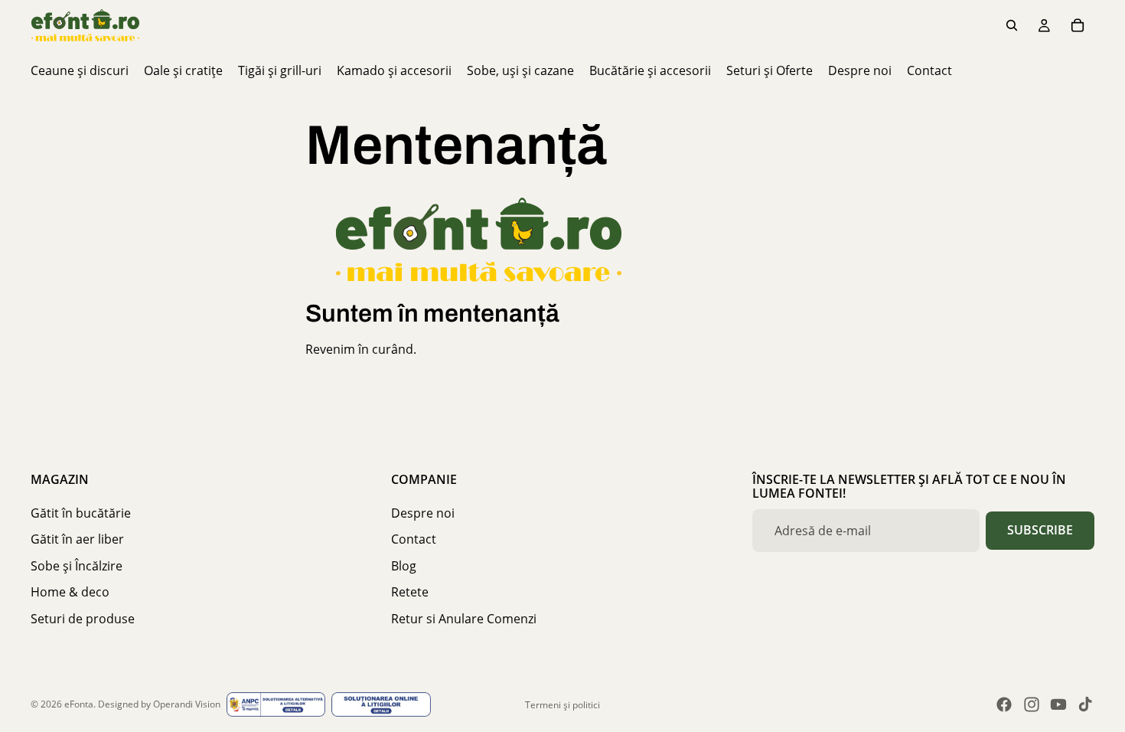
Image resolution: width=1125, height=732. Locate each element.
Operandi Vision (186, 704)
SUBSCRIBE (1040, 529)
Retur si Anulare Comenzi (463, 618)
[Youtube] (1058, 704)
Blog (403, 565)
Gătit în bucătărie (81, 513)
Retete (410, 591)
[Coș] (1077, 25)
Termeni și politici (562, 704)
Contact (413, 539)
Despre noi (423, 513)
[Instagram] (1031, 704)
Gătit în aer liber (77, 539)
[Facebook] (1004, 704)
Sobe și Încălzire (76, 565)
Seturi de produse (83, 618)
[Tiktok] (1085, 704)
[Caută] (1012, 25)
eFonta (78, 704)
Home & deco (70, 591)
